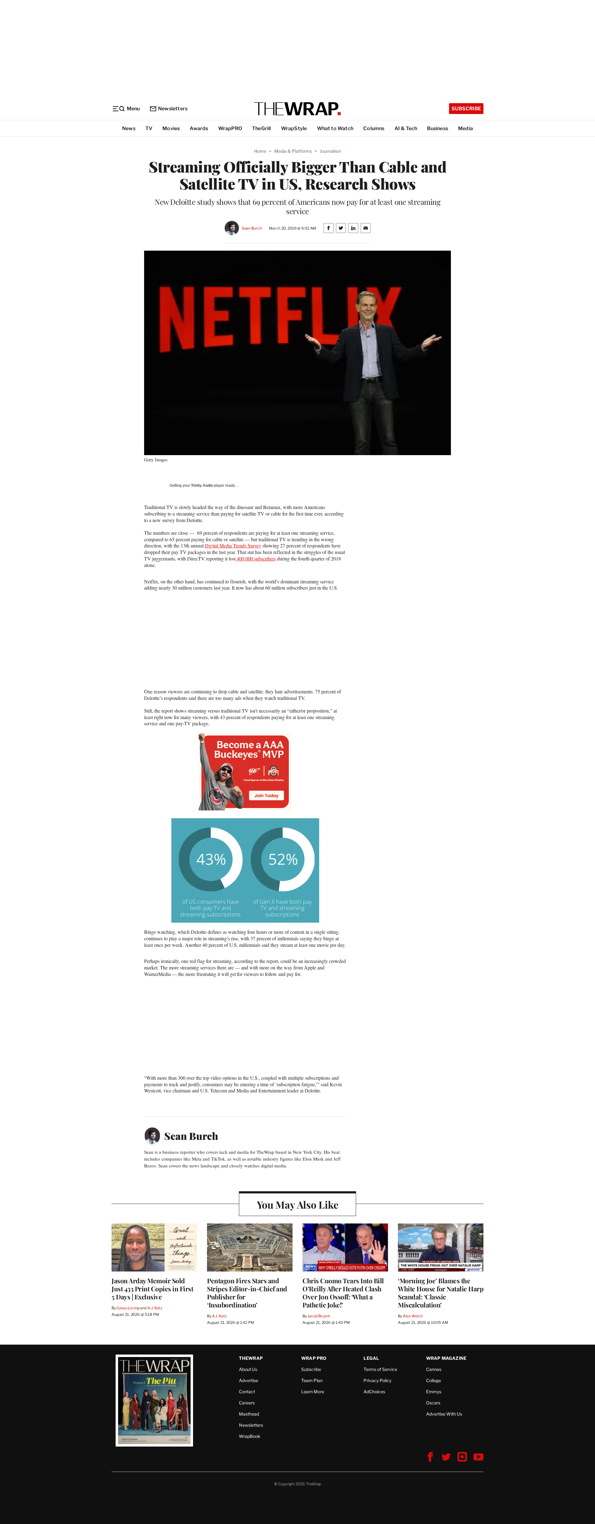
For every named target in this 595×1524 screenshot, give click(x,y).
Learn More (312, 1391)
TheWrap (251, 1358)
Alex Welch (413, 1316)
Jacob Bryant (318, 1316)
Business (437, 128)
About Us (248, 1369)
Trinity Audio (202, 485)
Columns (373, 128)
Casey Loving (128, 1308)
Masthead (249, 1413)
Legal (371, 1358)
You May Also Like (297, 1204)
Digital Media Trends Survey (233, 545)
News (128, 128)
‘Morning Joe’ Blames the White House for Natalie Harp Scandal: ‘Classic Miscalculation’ (440, 1292)
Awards (199, 128)
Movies (171, 128)
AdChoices (374, 1391)
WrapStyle (294, 128)
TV (148, 128)
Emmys (433, 1391)
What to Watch (335, 128)
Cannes (433, 1369)
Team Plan (312, 1380)
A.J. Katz (155, 1308)
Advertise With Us (444, 1413)
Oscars (433, 1402)
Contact (247, 1391)
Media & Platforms (293, 151)
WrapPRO (230, 128)
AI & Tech (405, 128)
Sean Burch (252, 228)
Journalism (330, 151)
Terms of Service (380, 1369)
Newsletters (172, 109)
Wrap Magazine (446, 1358)
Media (465, 128)
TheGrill (261, 128)
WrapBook (249, 1436)
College (433, 1380)
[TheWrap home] (297, 108)
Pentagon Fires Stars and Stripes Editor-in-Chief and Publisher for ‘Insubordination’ (247, 1292)
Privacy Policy (377, 1380)
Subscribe (466, 109)
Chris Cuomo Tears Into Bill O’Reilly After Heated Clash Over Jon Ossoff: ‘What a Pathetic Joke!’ (343, 1292)
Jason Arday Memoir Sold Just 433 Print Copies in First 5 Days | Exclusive (152, 1288)
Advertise (248, 1380)
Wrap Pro (314, 1358)
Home (260, 151)
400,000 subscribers (256, 558)
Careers (247, 1402)
